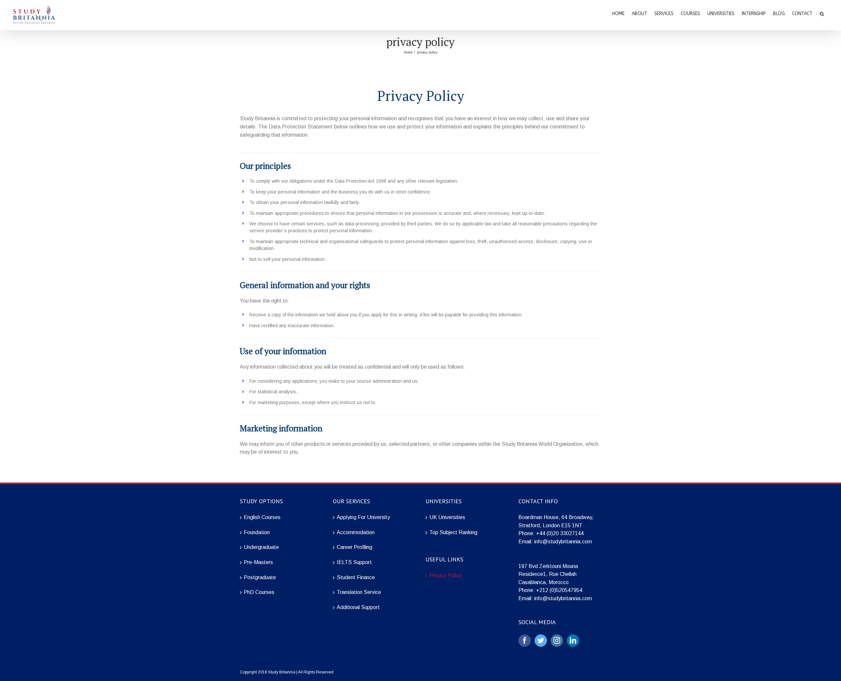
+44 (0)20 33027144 (560, 533)
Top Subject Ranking (453, 532)
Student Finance (356, 577)
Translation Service (359, 592)
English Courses (262, 517)
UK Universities (447, 517)
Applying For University (363, 517)
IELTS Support (354, 562)
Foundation (257, 532)
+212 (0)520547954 (559, 590)
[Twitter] (540, 640)
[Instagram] (557, 640)
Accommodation (356, 532)
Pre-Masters (258, 562)
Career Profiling (354, 547)
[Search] (822, 13)
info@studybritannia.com (563, 541)
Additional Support (358, 607)
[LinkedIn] (573, 640)
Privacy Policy (445, 575)
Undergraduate (261, 547)
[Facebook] (524, 640)
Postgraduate (260, 577)
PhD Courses (259, 592)
